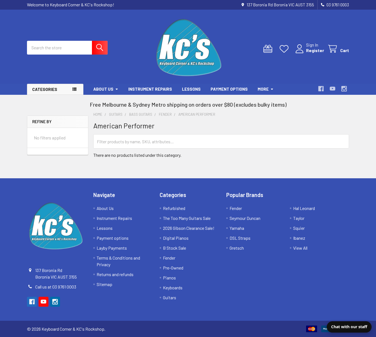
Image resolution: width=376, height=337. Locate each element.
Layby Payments (112, 247)
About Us (103, 89)
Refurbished (174, 208)
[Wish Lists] (285, 49)
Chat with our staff (349, 326)
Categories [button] (44, 89)
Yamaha (237, 228)
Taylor (298, 218)
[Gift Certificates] (269, 49)
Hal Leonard (304, 208)
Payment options (229, 89)
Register (315, 50)
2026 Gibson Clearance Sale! (188, 228)
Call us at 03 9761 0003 (55, 286)
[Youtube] (332, 89)
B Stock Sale (174, 247)
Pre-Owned (173, 267)
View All (300, 247)
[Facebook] (321, 89)
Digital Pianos (176, 238)
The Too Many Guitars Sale (187, 218)
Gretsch (237, 247)
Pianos (169, 277)
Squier (299, 228)
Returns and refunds (115, 274)
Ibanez (299, 238)
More (263, 89)
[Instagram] (344, 89)
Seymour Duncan (245, 218)
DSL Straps (240, 238)
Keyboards (172, 287)
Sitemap (104, 284)
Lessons (191, 89)
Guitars (169, 297)
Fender (169, 257)
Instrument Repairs (150, 89)
